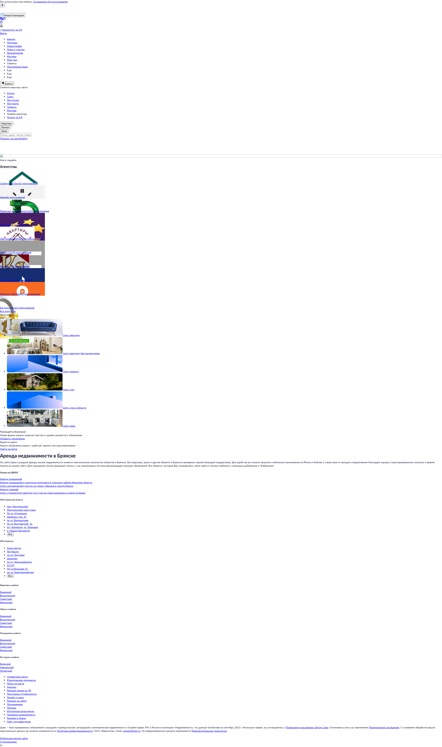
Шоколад (12, 558)
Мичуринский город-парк (21, 510)
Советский (6, 599)
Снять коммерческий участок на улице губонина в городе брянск (36, 486)
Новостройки (14, 46)
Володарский (7, 595)
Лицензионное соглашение (384, 727)
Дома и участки (16, 49)
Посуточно (13, 100)
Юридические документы (21, 680)
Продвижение (15, 704)
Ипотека (11, 56)
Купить (11, 93)
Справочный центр (17, 676)
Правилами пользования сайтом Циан (307, 727)
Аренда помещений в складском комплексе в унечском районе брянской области (46, 482)
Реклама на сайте (16, 700)
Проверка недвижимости (21, 714)
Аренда (11, 39)
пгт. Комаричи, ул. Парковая (22, 527)
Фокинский (6, 602)
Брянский (5, 664)
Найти (23, 138)
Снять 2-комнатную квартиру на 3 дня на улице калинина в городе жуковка (42, 492)
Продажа (12, 42)
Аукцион (11, 687)
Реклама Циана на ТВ (19, 690)
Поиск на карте (15, 683)
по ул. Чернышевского (19, 561)
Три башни (13, 551)
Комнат (5, 127)
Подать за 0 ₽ (14, 117)
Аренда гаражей (9, 489)
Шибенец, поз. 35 (16, 516)
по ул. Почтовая (16, 555)
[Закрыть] (2, 5)
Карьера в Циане (16, 718)
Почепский (6, 670)
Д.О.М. (11, 565)
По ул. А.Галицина (17, 513)
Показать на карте (10, 138)
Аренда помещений (11, 479)
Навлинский (7, 667)
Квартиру (6, 123)
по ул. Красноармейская (20, 572)
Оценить (12, 107)
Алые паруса (14, 548)
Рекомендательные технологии (209, 730)
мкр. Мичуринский (17, 506)
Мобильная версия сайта (14, 738)
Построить (13, 103)
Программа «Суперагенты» (22, 694)
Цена (4, 131)
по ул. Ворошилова (17, 520)
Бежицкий (5, 592)
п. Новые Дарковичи (18, 530)
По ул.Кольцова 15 (17, 568)
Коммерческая (15, 53)
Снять (10, 96)
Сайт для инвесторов (19, 721)
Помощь (11, 707)
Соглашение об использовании (50, 1)
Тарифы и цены (15, 697)
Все (10, 534)
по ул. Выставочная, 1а (19, 523)
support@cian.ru (131, 730)
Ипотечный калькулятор (20, 711)
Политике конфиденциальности (75, 730)
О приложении (8, 741)
